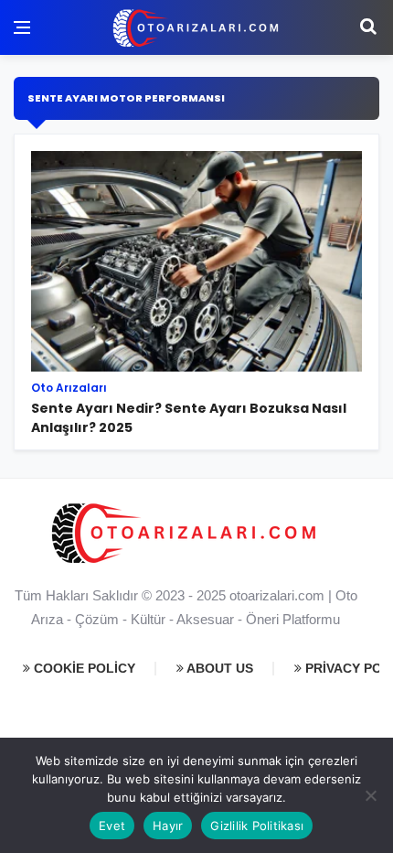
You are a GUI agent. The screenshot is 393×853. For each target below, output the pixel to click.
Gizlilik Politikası (256, 825)
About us (218, 668)
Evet (112, 825)
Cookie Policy (82, 668)
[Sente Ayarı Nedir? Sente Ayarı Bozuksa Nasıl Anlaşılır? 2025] (196, 299)
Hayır (168, 825)
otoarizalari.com (276, 595)
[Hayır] (370, 795)
